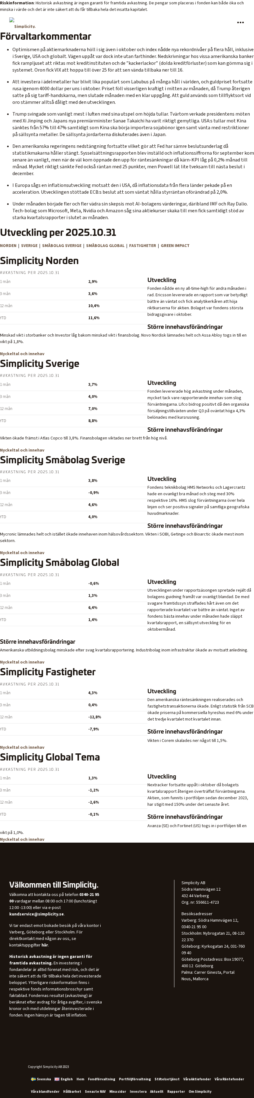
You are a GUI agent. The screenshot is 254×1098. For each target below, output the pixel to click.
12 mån (6, 306)
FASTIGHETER (143, 246)
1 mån (5, 282)
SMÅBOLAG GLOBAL (105, 246)
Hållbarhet (72, 1091)
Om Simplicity (200, 1091)
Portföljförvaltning (135, 1079)
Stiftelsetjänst (167, 1079)
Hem (80, 1079)
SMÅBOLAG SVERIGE (61, 246)
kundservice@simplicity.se (36, 914)
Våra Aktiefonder (197, 1079)
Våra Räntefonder (229, 1079)
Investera (138, 1091)
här (45, 945)
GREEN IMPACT (175, 246)
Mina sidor (117, 1091)
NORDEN (8, 246)
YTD (3, 318)
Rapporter (176, 1091)
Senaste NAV (95, 1091)
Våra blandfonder (45, 1091)
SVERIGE (29, 246)
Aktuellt (157, 1091)
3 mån (5, 294)
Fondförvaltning (101, 1079)
